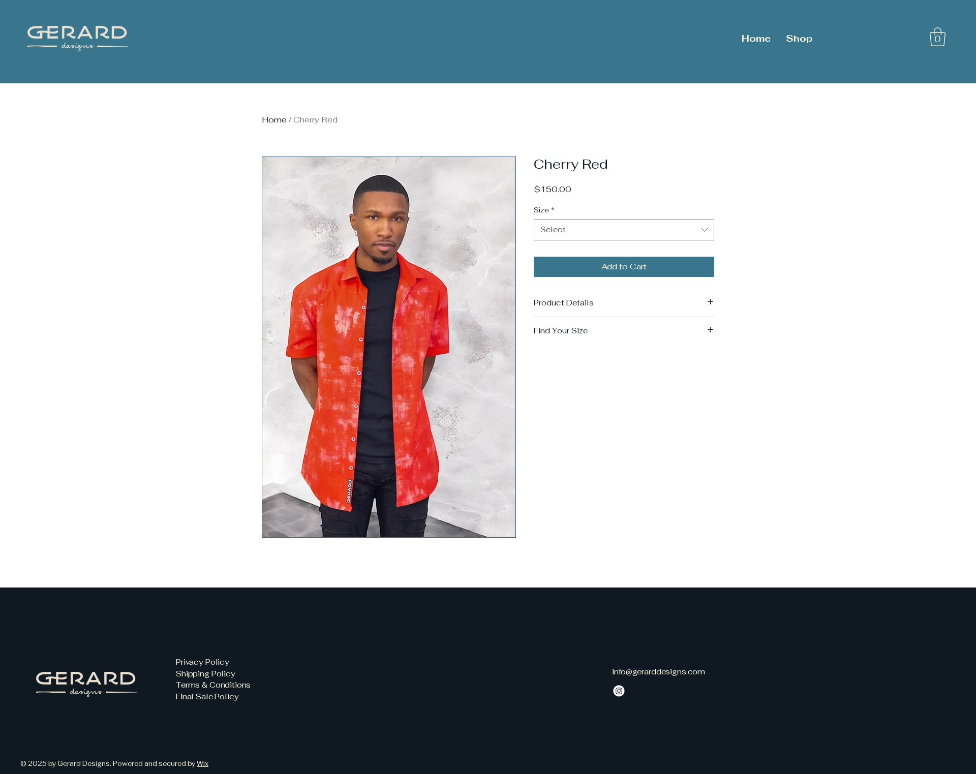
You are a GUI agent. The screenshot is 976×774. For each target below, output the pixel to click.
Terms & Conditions (213, 685)
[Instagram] (619, 691)
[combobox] (624, 230)
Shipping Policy (205, 673)
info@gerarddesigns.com (658, 671)
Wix (202, 763)
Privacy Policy (202, 662)
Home (274, 119)
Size (544, 209)
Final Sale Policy (207, 696)
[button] (938, 36)
